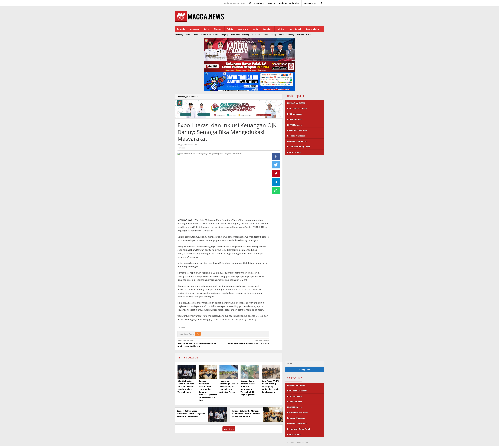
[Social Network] (321, 3)
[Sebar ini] (276, 156)
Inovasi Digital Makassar (298, 442)
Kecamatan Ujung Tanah (298, 146)
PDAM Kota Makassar (297, 141)
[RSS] (198, 334)
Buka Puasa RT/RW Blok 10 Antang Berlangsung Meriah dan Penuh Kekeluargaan (270, 386)
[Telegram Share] (276, 182)
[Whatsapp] (276, 190)
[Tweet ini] (276, 164)
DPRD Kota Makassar (297, 108)
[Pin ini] (276, 173)
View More (229, 429)
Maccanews (184, 2)
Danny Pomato (294, 152)
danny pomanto (294, 119)
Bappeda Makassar (296, 136)
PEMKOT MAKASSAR (296, 103)
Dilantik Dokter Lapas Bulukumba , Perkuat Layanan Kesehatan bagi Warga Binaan (186, 386)
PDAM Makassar (294, 125)
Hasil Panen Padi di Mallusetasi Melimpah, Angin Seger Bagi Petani (197, 343)
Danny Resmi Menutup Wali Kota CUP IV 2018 (248, 342)
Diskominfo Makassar (297, 130)
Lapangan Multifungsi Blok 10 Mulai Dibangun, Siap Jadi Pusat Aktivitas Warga (228, 386)
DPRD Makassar (294, 114)
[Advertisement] (304, 258)
